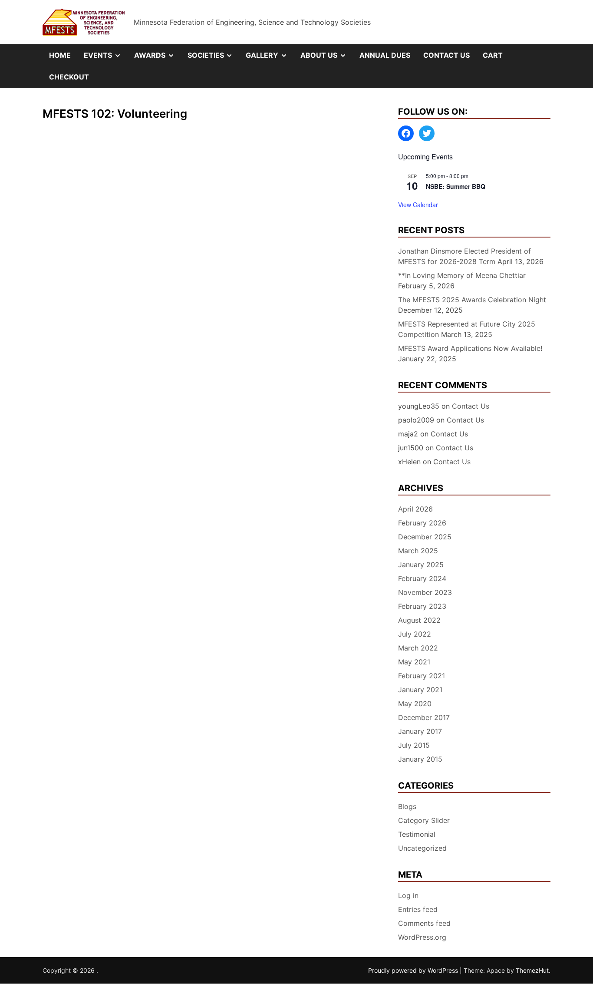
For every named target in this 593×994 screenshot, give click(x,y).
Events (106, 58)
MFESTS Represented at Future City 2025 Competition (466, 329)
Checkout (69, 77)
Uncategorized (422, 848)
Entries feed (418, 909)
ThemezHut (532, 970)
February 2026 (422, 522)
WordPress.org (422, 937)
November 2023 (425, 592)
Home (60, 55)
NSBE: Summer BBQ (455, 186)
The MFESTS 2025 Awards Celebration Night (472, 299)
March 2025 (418, 550)
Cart (493, 55)
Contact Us (446, 55)
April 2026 (415, 509)
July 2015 (414, 745)
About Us (326, 58)
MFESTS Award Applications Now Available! (470, 348)
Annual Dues (384, 55)
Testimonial (416, 834)
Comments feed (424, 923)
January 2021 (420, 689)
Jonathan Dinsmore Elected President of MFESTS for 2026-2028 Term (464, 256)
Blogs (407, 806)
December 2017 (424, 717)
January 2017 (420, 731)
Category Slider (424, 820)
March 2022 (418, 648)
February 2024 (422, 578)
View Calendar (418, 204)
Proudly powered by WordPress (414, 970)
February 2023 (422, 606)
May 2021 (414, 661)
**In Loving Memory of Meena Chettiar (462, 275)
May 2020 (415, 703)
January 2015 (420, 759)
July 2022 (414, 634)
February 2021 (421, 675)
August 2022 (419, 620)
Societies (214, 58)
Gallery (270, 58)
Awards (157, 58)
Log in (408, 895)
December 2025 (424, 536)
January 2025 (421, 564)
